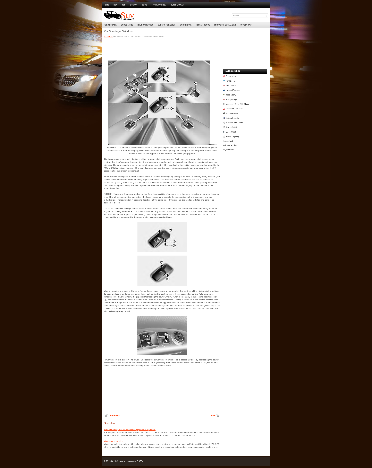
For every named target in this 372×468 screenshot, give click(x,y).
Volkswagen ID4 (230, 145)
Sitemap (133, 5)
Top (123, 5)
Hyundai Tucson (145, 25)
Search (145, 5)
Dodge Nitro (127, 25)
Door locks (114, 415)
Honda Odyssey (232, 137)
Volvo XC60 (231, 132)
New (115, 5)
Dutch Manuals (177, 5)
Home (106, 5)
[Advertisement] (162, 49)
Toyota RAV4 (246, 25)
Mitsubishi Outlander (225, 25)
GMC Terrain (186, 25)
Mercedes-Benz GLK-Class (237, 104)
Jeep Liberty (231, 95)
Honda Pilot (228, 141)
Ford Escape (110, 25)
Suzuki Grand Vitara (234, 123)
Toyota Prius (228, 150)
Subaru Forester (166, 25)
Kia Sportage (108, 36)
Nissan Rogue (203, 25)
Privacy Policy (159, 5)
